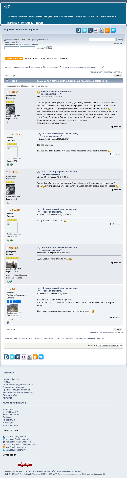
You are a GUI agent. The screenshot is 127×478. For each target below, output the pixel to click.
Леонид (13, 247)
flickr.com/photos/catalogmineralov (21, 444)
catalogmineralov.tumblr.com (18, 442)
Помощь (7, 382)
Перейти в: (92, 345)
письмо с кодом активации (27, 44)
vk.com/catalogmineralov (17, 436)
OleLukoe (15, 134)
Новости (81, 16)
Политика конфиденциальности (18, 384)
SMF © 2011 (20, 474)
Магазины (27, 23)
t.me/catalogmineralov (15, 450)
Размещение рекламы (13, 387)
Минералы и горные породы (35, 16)
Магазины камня (10, 425)
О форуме (9, 372)
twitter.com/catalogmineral (17, 439)
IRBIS (12, 91)
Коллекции (13, 23)
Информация (108, 16)
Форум (39, 23)
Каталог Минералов (14, 402)
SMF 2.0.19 (9, 474)
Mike (12, 288)
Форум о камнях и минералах (21, 29)
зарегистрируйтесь (12, 42)
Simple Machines (33, 474)
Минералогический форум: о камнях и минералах (59, 471)
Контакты (7, 398)
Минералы (8, 409)
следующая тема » (115, 72)
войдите (41, 40)
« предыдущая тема (98, 72)
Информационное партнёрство (18, 392)
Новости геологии (11, 414)
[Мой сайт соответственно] (11, 164)
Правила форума (11, 379)
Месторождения (63, 16)
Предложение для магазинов (16, 390)
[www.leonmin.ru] (10, 281)
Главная (12, 16)
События (93, 16)
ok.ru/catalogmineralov (16, 447)
